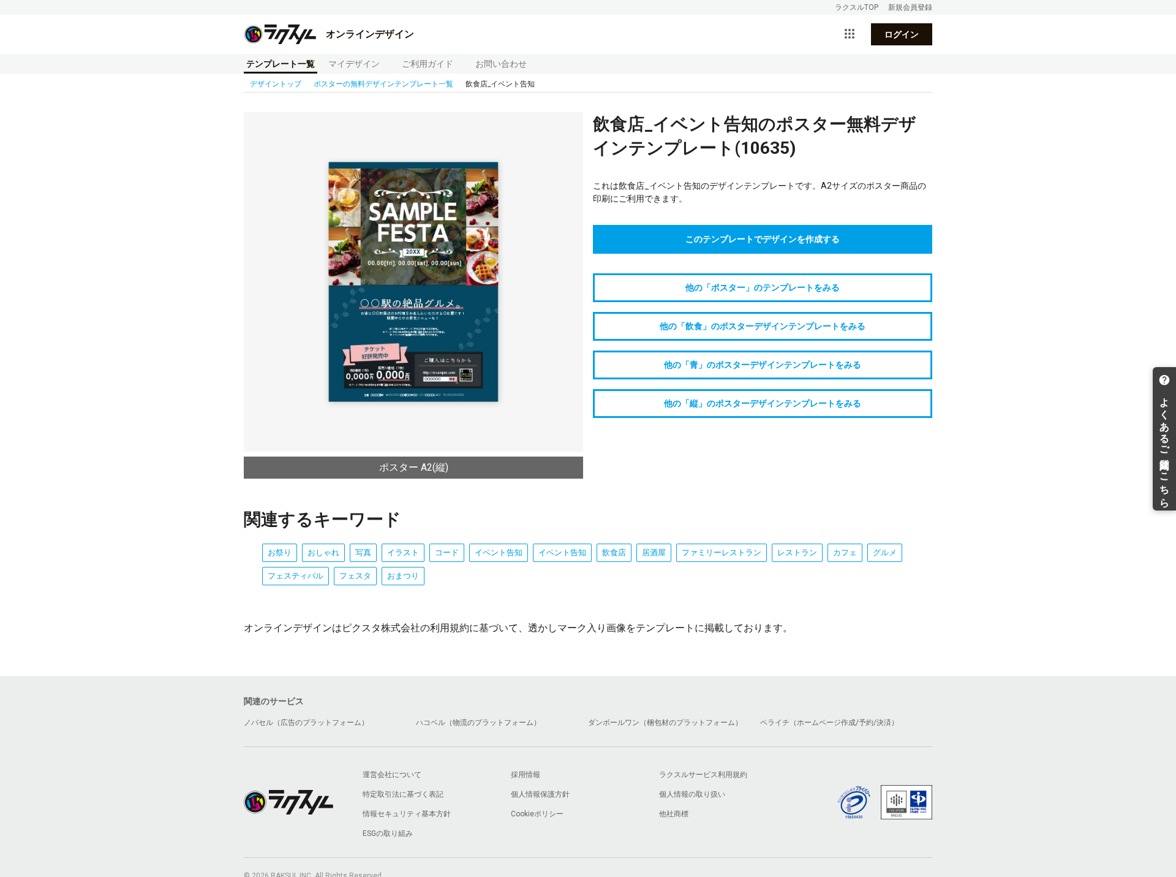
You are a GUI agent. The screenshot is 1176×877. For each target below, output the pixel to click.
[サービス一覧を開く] (849, 34)
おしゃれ (323, 552)
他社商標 (673, 814)
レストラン (797, 552)
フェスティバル (295, 575)
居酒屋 (654, 552)
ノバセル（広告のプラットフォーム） (306, 722)
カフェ (845, 552)
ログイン (901, 34)
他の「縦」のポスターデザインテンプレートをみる (762, 403)
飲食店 (614, 552)
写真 (363, 552)
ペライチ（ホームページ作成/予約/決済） (829, 722)
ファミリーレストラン (721, 552)
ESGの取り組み (388, 833)
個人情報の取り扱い (692, 794)
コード (447, 552)
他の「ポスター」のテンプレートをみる (762, 287)
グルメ (885, 552)
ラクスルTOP (856, 7)
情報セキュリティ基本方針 (407, 814)
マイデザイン (354, 64)
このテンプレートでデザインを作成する (762, 239)
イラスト (403, 552)
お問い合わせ (501, 64)
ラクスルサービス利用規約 (703, 774)
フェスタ (355, 575)
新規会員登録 (910, 7)
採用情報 (525, 774)
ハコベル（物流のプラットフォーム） (478, 722)
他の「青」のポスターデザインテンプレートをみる (762, 365)
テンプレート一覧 (280, 64)
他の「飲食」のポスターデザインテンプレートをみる (762, 326)
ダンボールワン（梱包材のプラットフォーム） (665, 722)
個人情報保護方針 (540, 794)
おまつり (403, 575)
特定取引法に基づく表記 (403, 794)
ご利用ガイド (427, 64)
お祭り (280, 552)
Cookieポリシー (537, 814)
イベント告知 (498, 552)
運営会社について (392, 774)
